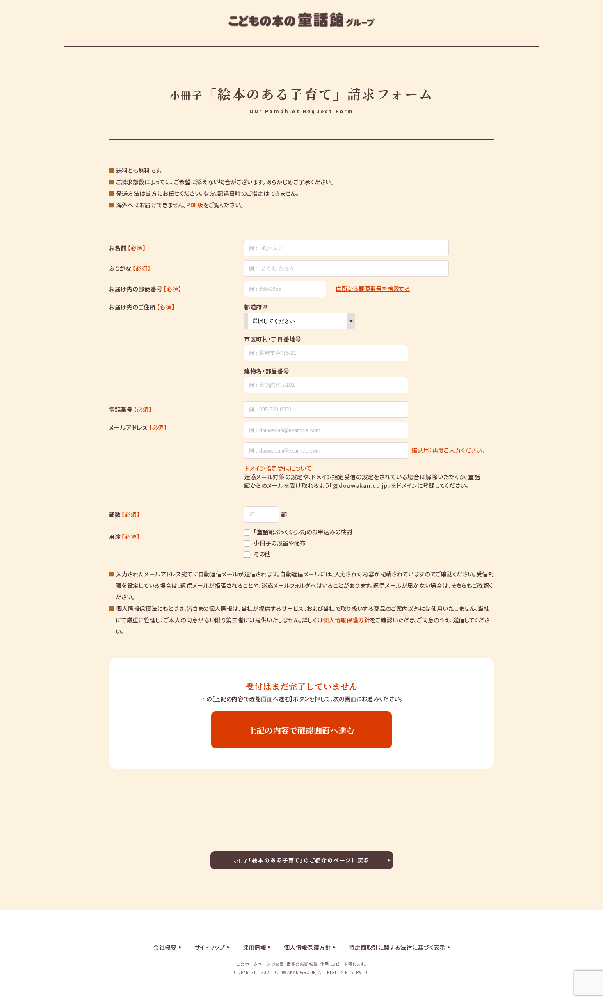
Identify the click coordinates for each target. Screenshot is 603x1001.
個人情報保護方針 (346, 620)
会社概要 (164, 947)
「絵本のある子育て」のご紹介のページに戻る (302, 860)
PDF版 (194, 205)
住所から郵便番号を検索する (373, 288)
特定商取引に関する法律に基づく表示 (397, 947)
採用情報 (254, 947)
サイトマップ (209, 947)
